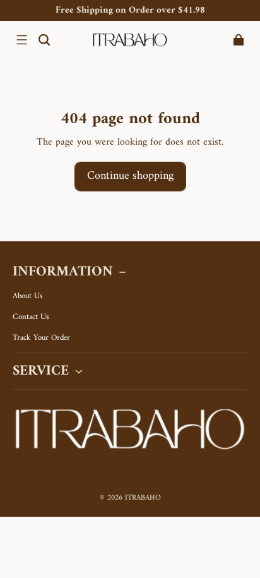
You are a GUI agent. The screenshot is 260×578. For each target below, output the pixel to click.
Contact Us (31, 317)
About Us (28, 296)
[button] (21, 40)
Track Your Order (41, 338)
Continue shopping (130, 176)
